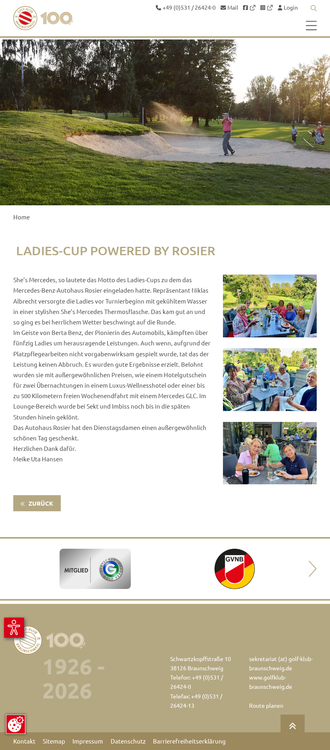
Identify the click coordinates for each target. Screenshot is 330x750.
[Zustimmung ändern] (15, 724)
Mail (232, 7)
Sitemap (54, 741)
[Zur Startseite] (45, 18)
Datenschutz (128, 741)
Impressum (87, 741)
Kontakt (24, 741)
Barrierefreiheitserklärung (189, 741)
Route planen (266, 705)
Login (290, 7)
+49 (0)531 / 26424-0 (188, 7)
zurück (40, 503)
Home (21, 217)
